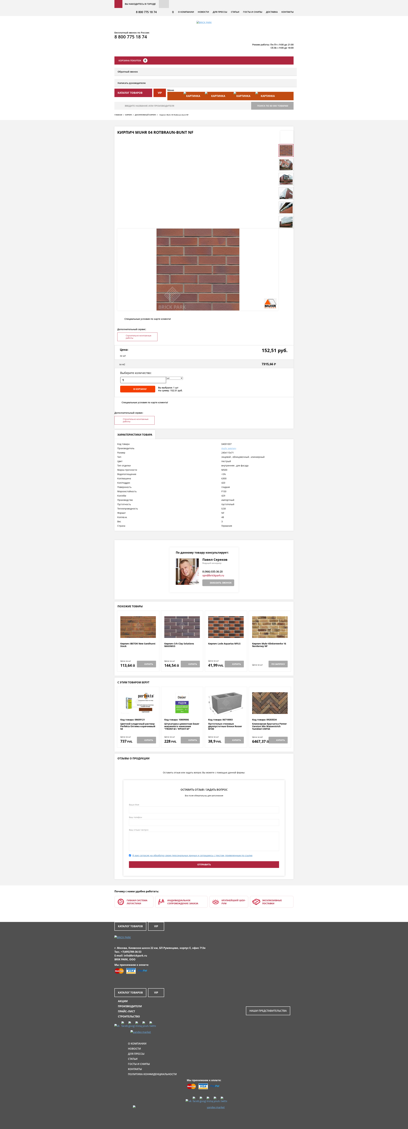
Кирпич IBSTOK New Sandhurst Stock (137, 645)
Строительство (129, 1016)
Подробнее (138, 634)
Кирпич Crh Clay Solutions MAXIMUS (179, 645)
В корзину (140, 389)
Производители (130, 1006)
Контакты (287, 11)
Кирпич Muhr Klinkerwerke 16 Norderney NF (269, 645)
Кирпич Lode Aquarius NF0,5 (224, 643)
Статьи (235, 11)
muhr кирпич (228, 448)
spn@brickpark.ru (213, 575)
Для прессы (220, 11)
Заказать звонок (221, 582)
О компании (186, 11)
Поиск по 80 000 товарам (272, 105)
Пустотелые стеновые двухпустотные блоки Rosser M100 (225, 726)
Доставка (272, 11)
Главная (118, 115)
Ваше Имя (134, 804)
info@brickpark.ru (135, 955)
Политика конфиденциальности (152, 1074)
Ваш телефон (135, 817)
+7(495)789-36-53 (131, 952)
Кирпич (128, 115)
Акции (123, 1001)
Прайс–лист (126, 1011)
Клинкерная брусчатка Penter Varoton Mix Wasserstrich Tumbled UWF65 (269, 726)
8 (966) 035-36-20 (212, 571)
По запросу (278, 664)
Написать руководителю (132, 82)
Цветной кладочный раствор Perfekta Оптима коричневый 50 (137, 726)
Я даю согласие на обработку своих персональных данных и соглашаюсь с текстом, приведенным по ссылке (192, 855)
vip (160, 93)
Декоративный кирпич (145, 115)
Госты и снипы (252, 11)
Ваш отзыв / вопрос (139, 829)
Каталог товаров (130, 926)
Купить (148, 664)
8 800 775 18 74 (146, 12)
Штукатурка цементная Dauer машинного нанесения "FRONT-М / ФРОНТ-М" (181, 726)
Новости (203, 11)
